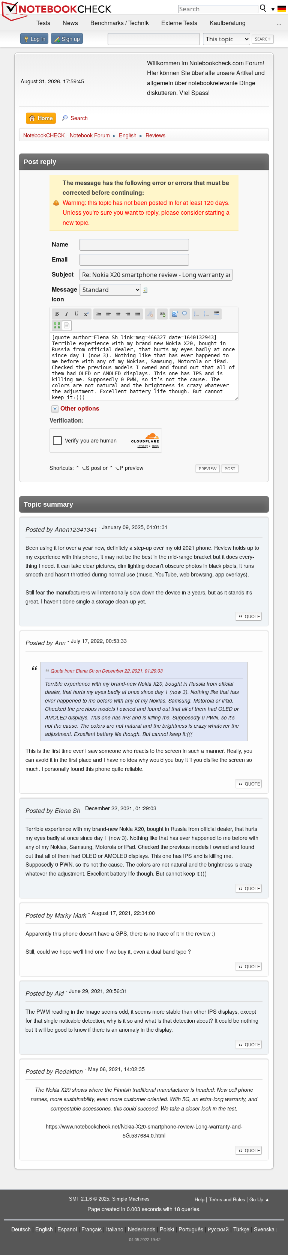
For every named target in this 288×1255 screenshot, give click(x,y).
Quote (252, 616)
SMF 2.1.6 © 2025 (89, 1199)
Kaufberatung (228, 22)
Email (60, 259)
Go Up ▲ (259, 1199)
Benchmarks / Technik (119, 22)
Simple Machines (131, 1199)
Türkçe (241, 1229)
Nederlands (141, 1229)
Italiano (114, 1229)
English (44, 1229)
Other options (79, 408)
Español (67, 1229)
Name (60, 244)
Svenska (264, 1229)
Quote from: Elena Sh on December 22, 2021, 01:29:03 (107, 670)
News (70, 22)
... (279, 22)
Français (91, 1229)
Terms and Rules (227, 1199)
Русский (218, 1229)
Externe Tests (179, 22)
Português (190, 1229)
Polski (167, 1229)
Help (199, 1199)
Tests (43, 22)
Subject (63, 274)
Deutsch (21, 1229)
